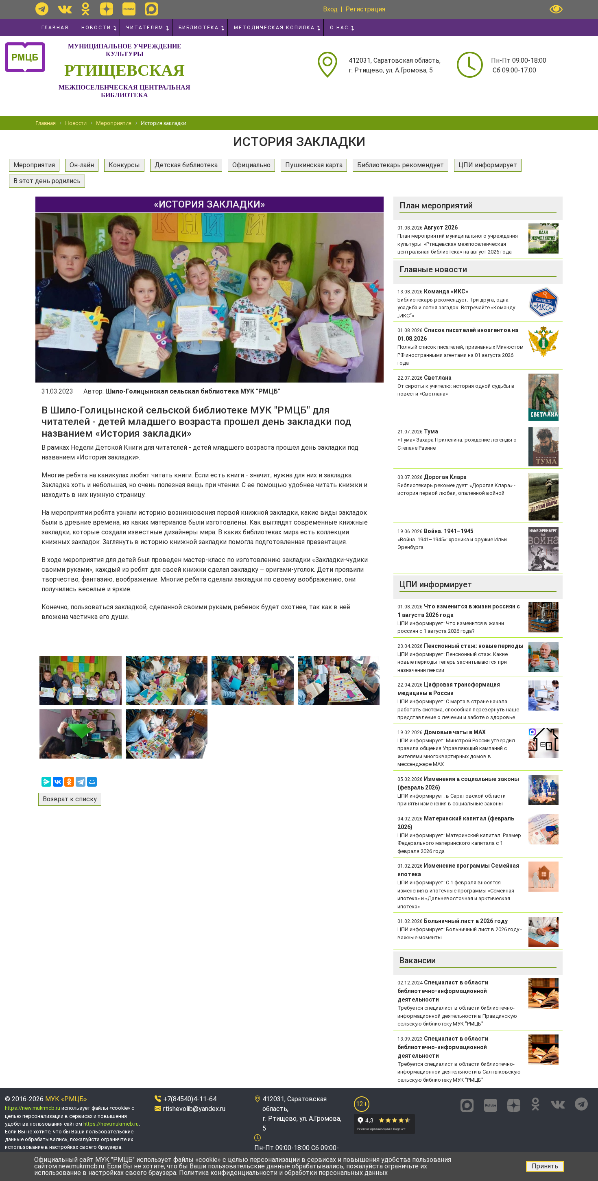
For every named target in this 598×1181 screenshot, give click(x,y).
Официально (251, 165)
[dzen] (106, 8)
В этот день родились (47, 181)
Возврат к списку (70, 799)
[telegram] (41, 8)
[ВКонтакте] (58, 782)
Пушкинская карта (314, 165)
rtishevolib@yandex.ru (194, 1109)
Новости (96, 28)
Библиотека (199, 28)
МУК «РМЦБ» (66, 1099)
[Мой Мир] (92, 782)
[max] (151, 8)
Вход (330, 9)
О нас (339, 28)
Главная (55, 28)
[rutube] (128, 8)
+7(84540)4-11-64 (189, 1099)
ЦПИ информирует (487, 165)
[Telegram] (80, 782)
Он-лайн (82, 165)
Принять (545, 1166)
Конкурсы (124, 165)
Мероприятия (34, 165)
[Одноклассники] (69, 782)
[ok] (85, 8)
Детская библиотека (186, 165)
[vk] (65, 8)
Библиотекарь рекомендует (400, 165)
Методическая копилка (274, 28)
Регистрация (365, 9)
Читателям (145, 28)
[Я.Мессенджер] (46, 782)
